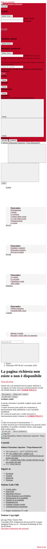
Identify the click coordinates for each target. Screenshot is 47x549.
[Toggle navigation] (20, 172)
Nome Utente (29, 18)
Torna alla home (7, 382)
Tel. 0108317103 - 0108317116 (21, 454)
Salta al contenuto (7, 2)
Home (8, 363)
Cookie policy (11, 489)
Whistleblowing (12, 502)
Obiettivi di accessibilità (15, 500)
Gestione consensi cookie (15, 504)
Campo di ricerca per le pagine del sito (15, 340)
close (4, 183)
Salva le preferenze (19, 431)
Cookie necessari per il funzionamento (15, 423)
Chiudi (4, 80)
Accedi (4, 6)
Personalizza (6, 394)
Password (27, 21)
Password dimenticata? (9, 25)
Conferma (13, 140)
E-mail (26, 56)
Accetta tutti (9, 397)
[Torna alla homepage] (23, 143)
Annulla (4, 140)
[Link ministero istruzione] (11, 4)
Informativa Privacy (13, 494)
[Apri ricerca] (27, 153)
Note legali (10, 491)
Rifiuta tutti (20, 394)
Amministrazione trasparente (16, 507)
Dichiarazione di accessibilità (17, 498)
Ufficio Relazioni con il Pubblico (18, 496)
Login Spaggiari (19, 64)
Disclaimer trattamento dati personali (15, 528)
